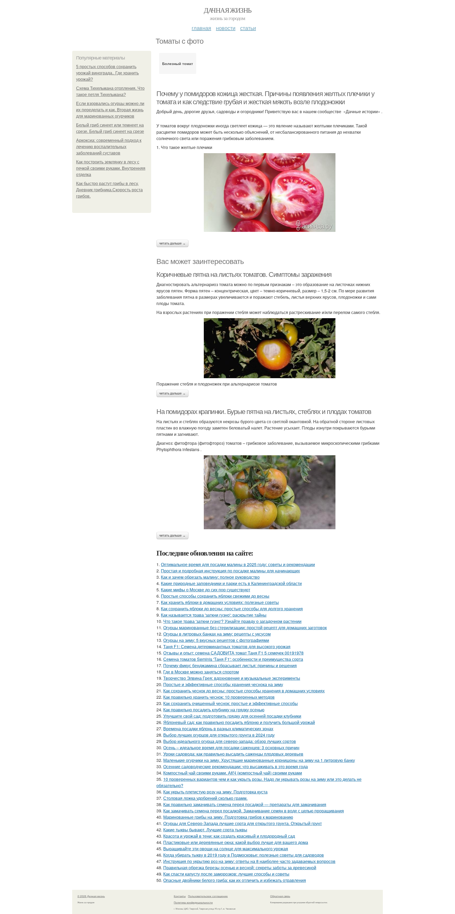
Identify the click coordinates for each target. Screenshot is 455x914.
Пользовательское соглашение (208, 896)
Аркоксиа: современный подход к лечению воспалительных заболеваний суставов (108, 146)
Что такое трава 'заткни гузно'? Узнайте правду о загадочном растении (232, 621)
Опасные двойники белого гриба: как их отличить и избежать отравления (234, 880)
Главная (201, 28)
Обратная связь (280, 896)
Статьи (248, 28)
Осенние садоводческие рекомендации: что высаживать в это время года (235, 766)
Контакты (180, 896)
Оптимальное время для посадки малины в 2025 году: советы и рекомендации (238, 564)
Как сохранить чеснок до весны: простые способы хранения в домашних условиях (244, 691)
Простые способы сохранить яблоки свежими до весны (215, 596)
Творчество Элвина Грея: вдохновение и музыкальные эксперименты (231, 678)
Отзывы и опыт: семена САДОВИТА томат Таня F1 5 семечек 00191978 (233, 653)
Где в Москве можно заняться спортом (201, 672)
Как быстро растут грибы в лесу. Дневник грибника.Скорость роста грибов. (109, 189)
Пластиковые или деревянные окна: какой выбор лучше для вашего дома (235, 842)
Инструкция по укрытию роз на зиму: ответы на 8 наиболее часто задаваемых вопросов (249, 861)
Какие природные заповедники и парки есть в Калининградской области (231, 583)
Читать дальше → (172, 243)
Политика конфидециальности (193, 902)
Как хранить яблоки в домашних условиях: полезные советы (220, 602)
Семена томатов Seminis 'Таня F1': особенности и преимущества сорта (233, 659)
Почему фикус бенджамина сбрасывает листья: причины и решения (230, 665)
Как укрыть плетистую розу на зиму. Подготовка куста (215, 792)
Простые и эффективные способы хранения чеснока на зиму (223, 684)
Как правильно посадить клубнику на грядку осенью (213, 710)
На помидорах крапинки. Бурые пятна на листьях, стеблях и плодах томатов (263, 412)
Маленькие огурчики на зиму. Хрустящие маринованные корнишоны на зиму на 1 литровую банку (259, 760)
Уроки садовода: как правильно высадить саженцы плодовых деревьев (233, 754)
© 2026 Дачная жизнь (91, 896)
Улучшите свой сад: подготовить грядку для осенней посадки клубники (232, 716)
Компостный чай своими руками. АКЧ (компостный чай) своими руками (232, 773)
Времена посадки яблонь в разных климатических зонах (218, 729)
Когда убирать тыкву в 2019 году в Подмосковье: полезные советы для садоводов (243, 855)
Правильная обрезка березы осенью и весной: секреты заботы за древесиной (239, 868)
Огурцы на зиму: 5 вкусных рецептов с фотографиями (216, 640)
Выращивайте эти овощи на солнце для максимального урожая (225, 849)
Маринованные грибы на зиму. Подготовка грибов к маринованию (228, 817)
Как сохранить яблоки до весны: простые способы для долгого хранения (232, 609)
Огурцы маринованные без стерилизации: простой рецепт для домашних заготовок (245, 628)
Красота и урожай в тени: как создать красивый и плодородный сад (229, 836)
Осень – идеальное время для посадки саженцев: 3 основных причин (231, 748)
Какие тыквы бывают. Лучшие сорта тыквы (205, 830)
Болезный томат (177, 63)
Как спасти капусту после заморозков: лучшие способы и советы (226, 874)
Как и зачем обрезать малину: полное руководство (210, 577)
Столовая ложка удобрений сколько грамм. (205, 798)
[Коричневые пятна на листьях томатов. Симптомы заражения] (269, 348)
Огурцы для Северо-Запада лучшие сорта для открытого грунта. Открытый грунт (242, 823)
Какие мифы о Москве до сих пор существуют (205, 590)
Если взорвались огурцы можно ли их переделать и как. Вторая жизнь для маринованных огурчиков (110, 109)
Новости (225, 28)
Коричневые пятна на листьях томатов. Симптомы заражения (244, 274)
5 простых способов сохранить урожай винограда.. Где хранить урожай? (107, 73)
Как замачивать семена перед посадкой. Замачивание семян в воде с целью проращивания (253, 811)
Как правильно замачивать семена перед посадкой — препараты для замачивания (244, 804)
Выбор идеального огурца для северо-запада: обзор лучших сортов (229, 741)
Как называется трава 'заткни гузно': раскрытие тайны (213, 615)
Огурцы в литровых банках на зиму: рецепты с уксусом (217, 634)
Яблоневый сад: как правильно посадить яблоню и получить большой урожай (239, 722)
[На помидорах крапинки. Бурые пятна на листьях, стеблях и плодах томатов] (269, 492)
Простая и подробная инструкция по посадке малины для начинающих (230, 571)
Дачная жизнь (227, 10)
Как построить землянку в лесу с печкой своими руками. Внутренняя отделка (110, 168)
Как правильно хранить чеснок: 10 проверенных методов (219, 697)
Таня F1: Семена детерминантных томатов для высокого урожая (226, 646)
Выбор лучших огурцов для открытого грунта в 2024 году (219, 735)
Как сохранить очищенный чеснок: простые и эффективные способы (230, 703)
